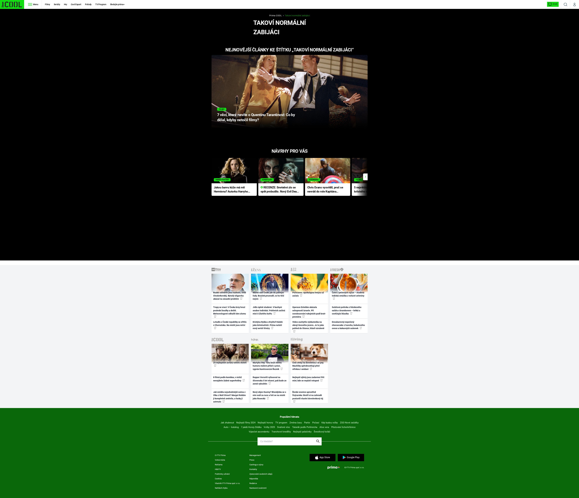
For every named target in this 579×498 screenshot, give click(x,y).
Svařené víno (283, 427)
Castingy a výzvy (256, 464)
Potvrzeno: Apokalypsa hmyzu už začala (308, 294)
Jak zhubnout (227, 422)
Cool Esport (76, 4)
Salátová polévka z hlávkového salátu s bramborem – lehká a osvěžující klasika (346, 310)
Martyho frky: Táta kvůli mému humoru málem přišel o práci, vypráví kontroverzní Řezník (267, 365)
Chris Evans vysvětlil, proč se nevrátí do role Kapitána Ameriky (325, 190)
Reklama (218, 464)
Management (255, 455)
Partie (307, 422)
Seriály (57, 4)
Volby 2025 (269, 427)
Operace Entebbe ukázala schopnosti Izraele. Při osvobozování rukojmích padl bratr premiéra (308, 312)
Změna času (296, 422)
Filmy (47, 4)
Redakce (253, 483)
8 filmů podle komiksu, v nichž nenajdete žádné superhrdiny (227, 379)
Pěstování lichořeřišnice (343, 427)
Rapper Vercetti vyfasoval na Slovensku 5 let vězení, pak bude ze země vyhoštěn (269, 380)
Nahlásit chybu (221, 488)
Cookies (218, 479)
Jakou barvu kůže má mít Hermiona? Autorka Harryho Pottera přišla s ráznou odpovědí (231, 190)
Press (251, 460)
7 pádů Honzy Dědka (251, 427)
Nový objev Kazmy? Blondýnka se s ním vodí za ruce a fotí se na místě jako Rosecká (269, 395)
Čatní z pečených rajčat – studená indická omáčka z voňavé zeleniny (348, 294)
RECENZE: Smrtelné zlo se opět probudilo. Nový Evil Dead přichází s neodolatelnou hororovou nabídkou (279, 190)
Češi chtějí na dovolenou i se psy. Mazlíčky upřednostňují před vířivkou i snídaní (308, 365)
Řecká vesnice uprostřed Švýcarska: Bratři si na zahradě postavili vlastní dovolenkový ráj (307, 395)
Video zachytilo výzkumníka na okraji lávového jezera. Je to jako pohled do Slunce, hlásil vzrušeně (308, 325)
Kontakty (253, 469)
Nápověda (253, 479)
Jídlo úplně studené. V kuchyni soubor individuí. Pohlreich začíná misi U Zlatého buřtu (269, 310)
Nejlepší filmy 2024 (245, 422)
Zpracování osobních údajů (260, 474)
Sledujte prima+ (117, 4)
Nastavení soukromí (257, 488)
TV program (281, 422)
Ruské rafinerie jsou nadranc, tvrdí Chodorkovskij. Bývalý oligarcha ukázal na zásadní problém (229, 295)
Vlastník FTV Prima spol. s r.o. (227, 483)
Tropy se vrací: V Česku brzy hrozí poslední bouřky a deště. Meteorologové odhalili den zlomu (229, 310)
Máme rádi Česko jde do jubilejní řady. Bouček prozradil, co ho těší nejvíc (268, 295)
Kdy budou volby (329, 422)
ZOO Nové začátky (349, 422)
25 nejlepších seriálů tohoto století (230, 362)
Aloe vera (324, 427)
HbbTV (218, 469)
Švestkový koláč (322, 431)
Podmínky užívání (222, 474)
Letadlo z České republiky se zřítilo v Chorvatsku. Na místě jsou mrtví (230, 323)
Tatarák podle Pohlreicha (304, 427)
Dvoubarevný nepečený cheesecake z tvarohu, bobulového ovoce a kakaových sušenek (348, 325)
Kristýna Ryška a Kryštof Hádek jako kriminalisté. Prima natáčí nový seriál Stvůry (268, 325)
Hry (65, 4)
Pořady (88, 4)
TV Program (100, 4)
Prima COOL (275, 15)
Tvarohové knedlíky (281, 431)
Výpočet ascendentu (259, 431)
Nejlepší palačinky (302, 431)
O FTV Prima (220, 455)
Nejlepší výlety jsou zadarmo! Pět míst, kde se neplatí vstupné (308, 379)
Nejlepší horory (265, 422)
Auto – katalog (231, 427)
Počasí (315, 422)
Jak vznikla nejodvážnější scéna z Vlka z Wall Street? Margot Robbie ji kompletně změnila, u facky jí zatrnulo (229, 397)
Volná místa (220, 460)
